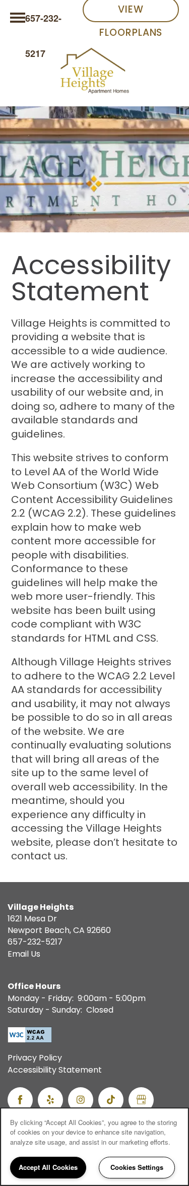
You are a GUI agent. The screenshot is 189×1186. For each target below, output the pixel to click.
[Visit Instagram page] (80, 1099)
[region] (94, 1146)
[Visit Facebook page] (20, 1099)
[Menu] (17, 17)
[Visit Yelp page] (50, 1099)
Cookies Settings (136, 1167)
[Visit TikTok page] (110, 1099)
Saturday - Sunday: (45, 1010)
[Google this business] (141, 1099)
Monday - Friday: (41, 999)
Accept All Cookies (48, 1167)
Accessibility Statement (55, 1071)
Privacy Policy (35, 1059)
